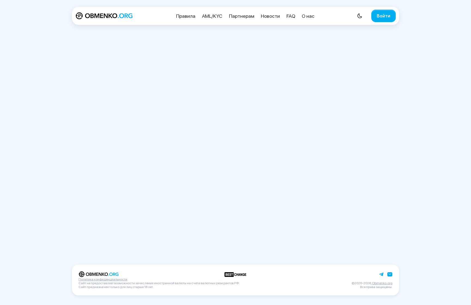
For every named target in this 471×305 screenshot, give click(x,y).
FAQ (290, 16)
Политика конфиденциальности (102, 279)
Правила (185, 16)
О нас (308, 16)
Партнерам (241, 16)
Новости (270, 16)
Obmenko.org (382, 283)
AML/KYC (212, 16)
